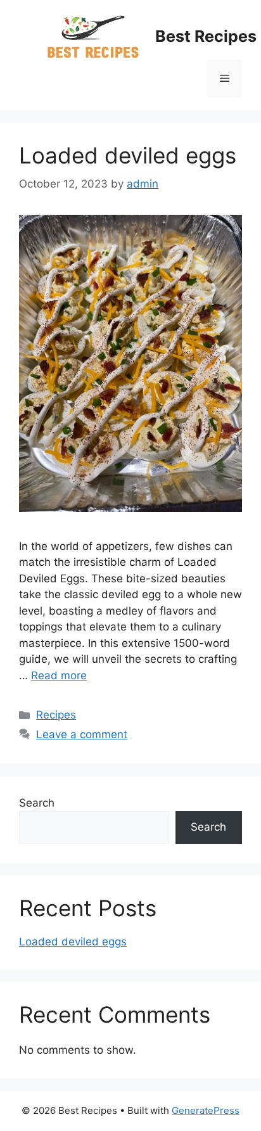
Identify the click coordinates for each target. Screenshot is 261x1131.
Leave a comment (81, 734)
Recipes (56, 714)
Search (36, 802)
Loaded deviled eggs (127, 155)
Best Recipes (206, 36)
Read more (59, 675)
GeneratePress (205, 1110)
